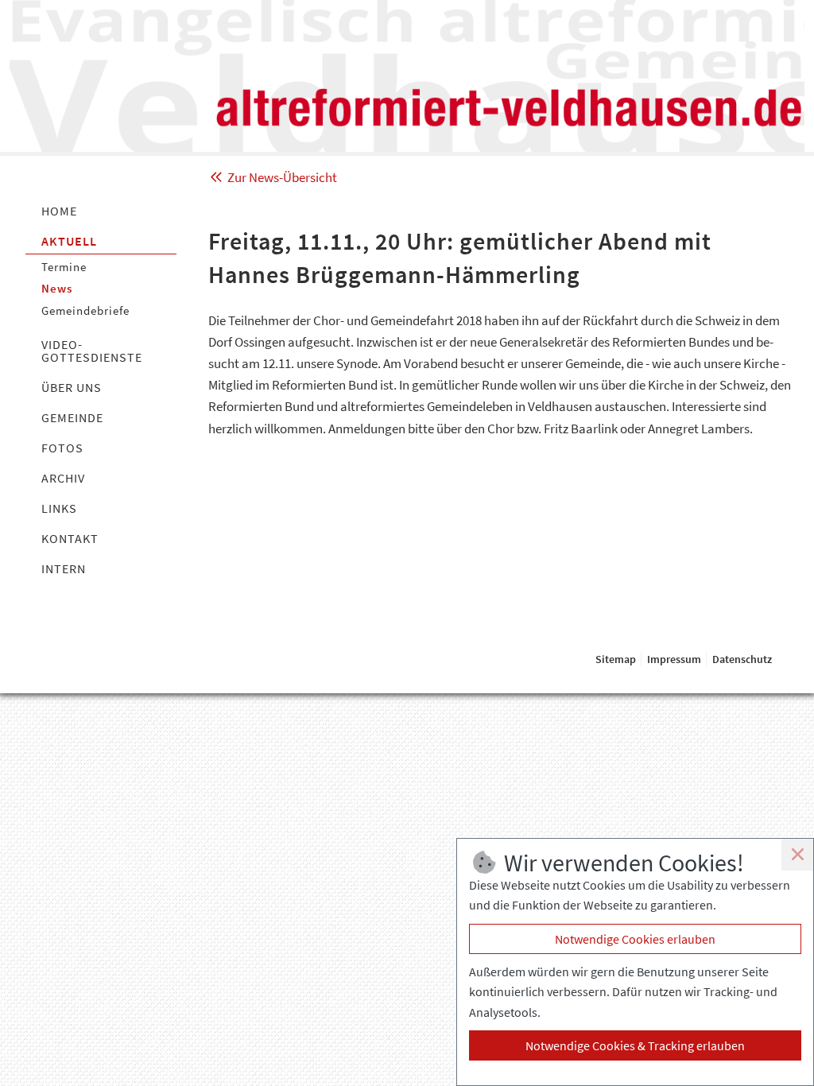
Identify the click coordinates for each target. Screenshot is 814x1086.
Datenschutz (742, 659)
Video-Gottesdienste (91, 350)
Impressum (674, 659)
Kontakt (70, 538)
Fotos (62, 448)
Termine (64, 266)
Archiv (63, 478)
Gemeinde (72, 417)
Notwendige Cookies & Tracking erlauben (635, 1045)
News (56, 288)
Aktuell (69, 241)
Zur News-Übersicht (281, 177)
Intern (63, 568)
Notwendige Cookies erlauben (635, 939)
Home (59, 211)
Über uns (71, 387)
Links (59, 508)
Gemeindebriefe (85, 310)
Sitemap (615, 659)
